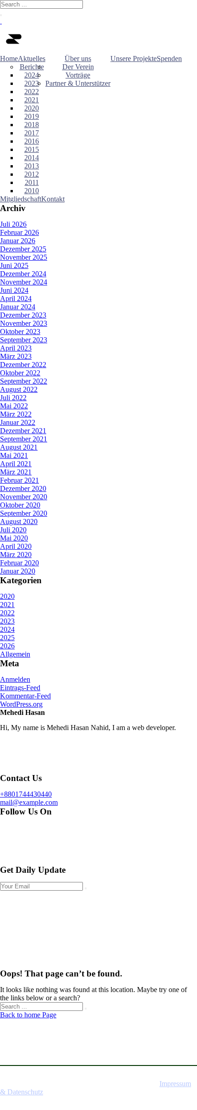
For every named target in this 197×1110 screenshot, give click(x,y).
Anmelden (15, 679)
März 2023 (16, 356)
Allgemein (15, 654)
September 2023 (23, 340)
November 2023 (23, 323)
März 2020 (16, 554)
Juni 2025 (14, 265)
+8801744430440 (26, 794)
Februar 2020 (19, 563)
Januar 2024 (17, 307)
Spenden (169, 58)
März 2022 (16, 414)
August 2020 (19, 521)
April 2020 (16, 546)
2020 (31, 108)
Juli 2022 (13, 398)
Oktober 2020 (20, 505)
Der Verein (78, 67)
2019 (31, 116)
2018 (31, 124)
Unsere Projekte (133, 58)
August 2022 (19, 389)
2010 (31, 191)
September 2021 (23, 439)
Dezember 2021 (23, 431)
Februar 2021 (19, 480)
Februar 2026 (19, 232)
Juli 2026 (13, 224)
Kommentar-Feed (25, 696)
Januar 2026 (17, 241)
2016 (31, 141)
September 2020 (23, 513)
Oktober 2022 (20, 373)
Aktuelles (31, 58)
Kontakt (53, 199)
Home (9, 58)
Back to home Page (28, 1015)
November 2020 (23, 497)
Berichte (32, 67)
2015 (31, 149)
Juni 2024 (14, 290)
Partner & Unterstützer (77, 83)
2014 (31, 158)
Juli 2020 (13, 530)
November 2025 (23, 257)
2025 (7, 637)
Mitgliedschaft (20, 199)
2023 (31, 83)
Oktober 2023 (20, 331)
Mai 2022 (14, 406)
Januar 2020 (17, 571)
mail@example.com (29, 802)
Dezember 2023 (23, 315)
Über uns (78, 58)
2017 (31, 133)
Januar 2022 (17, 422)
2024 (31, 75)
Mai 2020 (14, 538)
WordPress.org (21, 704)
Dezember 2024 (23, 274)
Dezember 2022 (23, 364)
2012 (31, 174)
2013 (31, 166)
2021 (31, 100)
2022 (31, 91)
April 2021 (16, 464)
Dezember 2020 (23, 488)
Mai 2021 (14, 455)
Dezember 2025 (23, 249)
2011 (32, 182)
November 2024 (23, 282)
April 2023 (16, 348)
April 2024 (16, 298)
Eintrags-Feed (20, 688)
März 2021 (16, 472)
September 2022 (23, 381)
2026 (7, 646)
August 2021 (19, 447)
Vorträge (78, 75)
